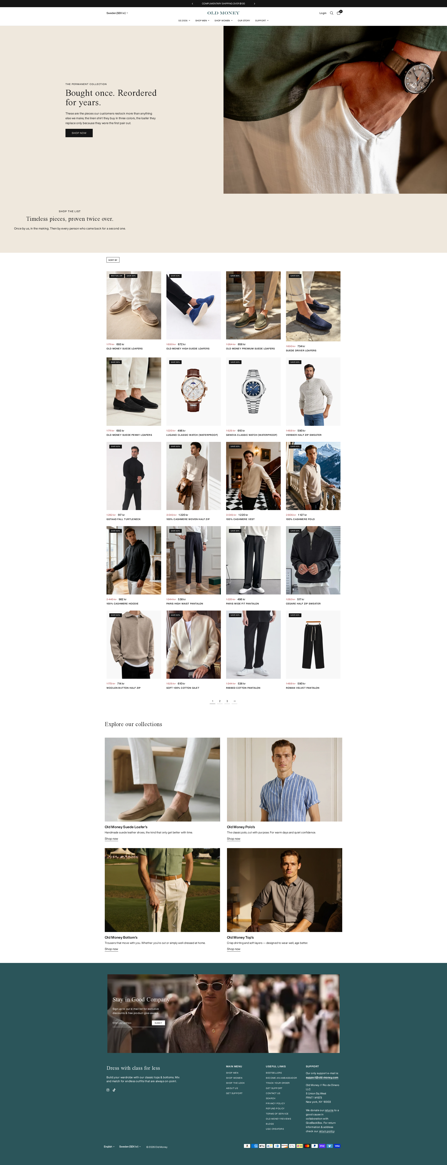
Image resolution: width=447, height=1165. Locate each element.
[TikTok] (114, 1090)
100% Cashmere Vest (240, 519)
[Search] (331, 13)
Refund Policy (275, 1108)
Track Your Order (278, 1083)
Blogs (270, 1124)
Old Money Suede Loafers (125, 348)
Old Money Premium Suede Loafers (250, 348)
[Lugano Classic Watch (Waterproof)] (193, 391)
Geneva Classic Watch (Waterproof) (251, 435)
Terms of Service (277, 1114)
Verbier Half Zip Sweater (304, 435)
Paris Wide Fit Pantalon (242, 604)
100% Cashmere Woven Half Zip (188, 519)
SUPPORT (312, 1066)
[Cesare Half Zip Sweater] (313, 560)
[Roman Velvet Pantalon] (313, 645)
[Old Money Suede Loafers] (134, 305)
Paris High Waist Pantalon (184, 604)
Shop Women (222, 20)
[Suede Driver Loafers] (313, 306)
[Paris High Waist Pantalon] (193, 560)
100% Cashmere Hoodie (122, 604)
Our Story (244, 20)
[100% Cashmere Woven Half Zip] (193, 476)
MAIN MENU (234, 1066)
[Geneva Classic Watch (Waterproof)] (253, 391)
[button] (79, 133)
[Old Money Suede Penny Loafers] (134, 391)
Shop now (111, 838)
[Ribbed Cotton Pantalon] (253, 645)
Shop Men (201, 20)
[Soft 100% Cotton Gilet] (193, 645)
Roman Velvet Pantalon (303, 688)
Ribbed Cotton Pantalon (243, 688)
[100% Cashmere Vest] (253, 476)
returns (329, 1110)
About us (232, 1088)
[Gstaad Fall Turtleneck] (134, 476)
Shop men (232, 1073)
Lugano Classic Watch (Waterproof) (192, 435)
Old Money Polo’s (241, 827)
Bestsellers (274, 1073)
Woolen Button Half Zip (124, 688)
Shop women (234, 1078)
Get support (234, 1093)
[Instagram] (108, 1090)
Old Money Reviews (278, 1119)
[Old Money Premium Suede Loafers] (253, 305)
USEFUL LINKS (276, 1066)
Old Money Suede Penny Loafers (129, 435)
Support (260, 20)
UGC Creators (275, 1129)
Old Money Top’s (240, 937)
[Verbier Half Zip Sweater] (313, 391)
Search (270, 1098)
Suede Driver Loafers (301, 350)
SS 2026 (183, 20)
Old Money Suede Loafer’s (126, 827)
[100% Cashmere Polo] (313, 476)
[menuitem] (184, 20)
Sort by (113, 260)
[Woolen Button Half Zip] (134, 645)
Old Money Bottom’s (121, 937)
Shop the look (235, 1083)
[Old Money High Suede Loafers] (193, 305)
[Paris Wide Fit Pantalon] (253, 560)
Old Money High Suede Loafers (188, 348)
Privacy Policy (275, 1103)
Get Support (274, 1088)
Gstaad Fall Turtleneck (124, 519)
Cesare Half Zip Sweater (303, 604)
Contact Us (273, 1093)
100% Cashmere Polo (300, 519)
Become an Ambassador (281, 1078)
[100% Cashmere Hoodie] (134, 560)
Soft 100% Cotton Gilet (182, 688)
